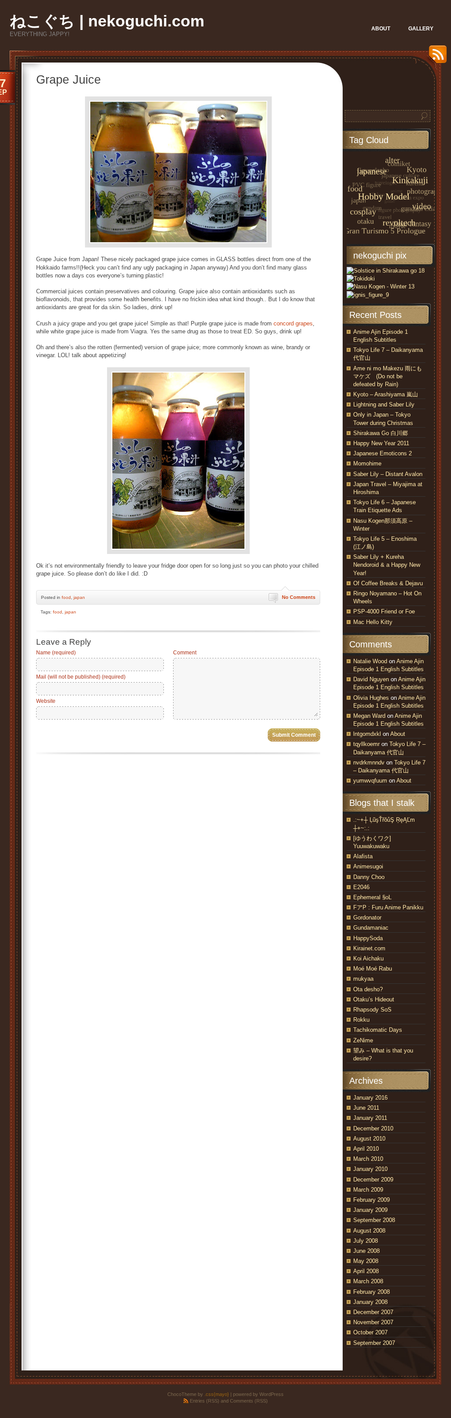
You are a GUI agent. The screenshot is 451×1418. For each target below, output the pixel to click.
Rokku (361, 1019)
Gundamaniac (370, 927)
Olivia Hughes (371, 697)
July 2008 (365, 1240)
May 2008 (365, 1261)
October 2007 (370, 1332)
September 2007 (374, 1343)
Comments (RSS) (249, 1400)
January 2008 (370, 1302)
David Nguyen (371, 679)
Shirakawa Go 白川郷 (380, 433)
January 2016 (370, 1097)
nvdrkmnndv (368, 762)
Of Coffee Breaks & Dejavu (388, 583)
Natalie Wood (370, 661)
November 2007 (373, 1322)
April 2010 (366, 1148)
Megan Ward (369, 716)
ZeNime (363, 1040)
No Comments (298, 597)
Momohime (367, 463)
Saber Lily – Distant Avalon (387, 474)
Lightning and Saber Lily (383, 404)
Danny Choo (368, 877)
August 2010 (369, 1138)
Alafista (363, 856)
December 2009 (373, 1179)
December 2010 (373, 1128)
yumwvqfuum (370, 780)
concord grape (292, 323)
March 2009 (368, 1189)
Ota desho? (368, 989)
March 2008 (368, 1281)
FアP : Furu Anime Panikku (388, 907)
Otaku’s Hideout (373, 999)
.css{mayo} (216, 1394)
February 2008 (371, 1292)
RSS (436, 57)
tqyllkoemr (366, 744)
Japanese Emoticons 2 (382, 453)
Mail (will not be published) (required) (81, 677)
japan (79, 597)
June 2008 (366, 1251)
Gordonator (367, 917)
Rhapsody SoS (372, 1009)
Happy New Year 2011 (381, 443)
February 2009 (371, 1199)
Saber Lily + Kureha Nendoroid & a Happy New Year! (386, 565)
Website (45, 701)
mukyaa (363, 978)
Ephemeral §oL (372, 897)
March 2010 (368, 1159)
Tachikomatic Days (377, 1030)
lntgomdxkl (367, 734)
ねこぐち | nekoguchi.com (107, 21)
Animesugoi (368, 866)
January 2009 (370, 1210)
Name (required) (56, 653)
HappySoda (368, 938)
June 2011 (366, 1107)
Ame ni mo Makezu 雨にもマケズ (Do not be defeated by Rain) (387, 376)
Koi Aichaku (368, 958)
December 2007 (373, 1312)
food (66, 597)
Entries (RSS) (204, 1400)
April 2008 (366, 1271)
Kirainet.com (369, 948)
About (397, 734)
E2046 (361, 887)
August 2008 (369, 1230)
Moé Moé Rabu (372, 968)
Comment (184, 653)
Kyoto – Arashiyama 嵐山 (385, 394)
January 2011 (370, 1118)
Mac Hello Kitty (372, 622)
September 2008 (374, 1220)
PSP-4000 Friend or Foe (384, 611)
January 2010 (370, 1169)
